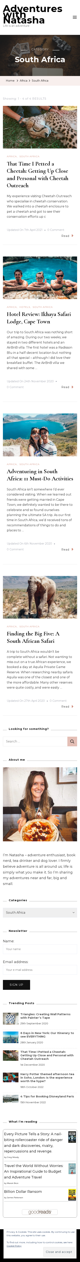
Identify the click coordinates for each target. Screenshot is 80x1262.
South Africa (29, 156)
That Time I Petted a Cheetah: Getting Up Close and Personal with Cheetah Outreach (37, 174)
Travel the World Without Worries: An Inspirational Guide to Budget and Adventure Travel (33, 1171)
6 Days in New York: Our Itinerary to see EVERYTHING (47, 1034)
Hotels (24, 307)
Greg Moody (13, 1157)
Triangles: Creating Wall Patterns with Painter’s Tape (45, 1016)
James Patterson (15, 1197)
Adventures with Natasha (32, 14)
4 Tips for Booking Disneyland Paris (47, 1096)
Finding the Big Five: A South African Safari (33, 637)
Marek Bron (12, 1183)
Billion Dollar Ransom (23, 1191)
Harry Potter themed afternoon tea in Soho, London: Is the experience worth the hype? (47, 1077)
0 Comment (55, 230)
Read (65, 236)
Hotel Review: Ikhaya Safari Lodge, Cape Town (39, 318)
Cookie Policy (14, 1245)
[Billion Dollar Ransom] (72, 1191)
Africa (12, 156)
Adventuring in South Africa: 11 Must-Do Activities (40, 475)
